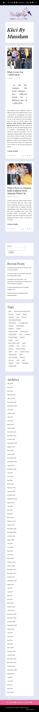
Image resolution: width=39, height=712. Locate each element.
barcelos (11, 314)
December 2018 (11, 528)
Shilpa (27, 2)
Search (9, 246)
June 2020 (10, 476)
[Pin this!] (29, 155)
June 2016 (10, 636)
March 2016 (10, 647)
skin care (11, 360)
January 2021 (11, 465)
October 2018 (11, 536)
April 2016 (10, 644)
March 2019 (10, 517)
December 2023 (11, 432)
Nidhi (12, 2)
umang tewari (12, 366)
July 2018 (9, 543)
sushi (23, 360)
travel (17, 363)
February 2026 (11, 395)
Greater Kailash (13, 337)
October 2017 (11, 577)
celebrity (11, 317)
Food (20, 334)
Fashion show (24, 331)
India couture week (14, 343)
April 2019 (10, 514)
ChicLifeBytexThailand (15, 320)
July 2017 (9, 588)
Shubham (21, 2)
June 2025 (10, 409)
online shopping (20, 349)
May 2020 (9, 480)
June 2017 (10, 592)
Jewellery (11, 346)
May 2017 (9, 595)
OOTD (10, 351)
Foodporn (27, 334)
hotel (16, 340)
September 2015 (12, 670)
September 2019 (12, 499)
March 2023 (10, 450)
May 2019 (9, 510)
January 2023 (11, 454)
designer (11, 328)
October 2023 (11, 439)
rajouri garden (12, 354)
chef (17, 317)
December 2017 (11, 569)
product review (24, 351)
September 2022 (12, 461)
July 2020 (9, 473)
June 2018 (10, 547)
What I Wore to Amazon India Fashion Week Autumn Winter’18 (19, 191)
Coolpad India (20, 326)
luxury (23, 346)
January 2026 (11, 398)
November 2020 (11, 469)
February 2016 (11, 651)
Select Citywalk (13, 357)
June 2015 (10, 681)
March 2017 (10, 603)
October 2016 (11, 621)
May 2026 (9, 387)
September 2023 (12, 443)
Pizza (16, 351)
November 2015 (11, 662)
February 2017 (11, 607)
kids (18, 346)
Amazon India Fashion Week (22, 311)
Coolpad (11, 326)
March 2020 (10, 484)
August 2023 (10, 447)
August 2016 (10, 629)
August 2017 (10, 584)
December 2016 (11, 614)
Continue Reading (12, 151)
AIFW (10, 311)
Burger (25, 314)
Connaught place (23, 323)
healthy (11, 340)
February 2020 (11, 488)
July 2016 (9, 633)
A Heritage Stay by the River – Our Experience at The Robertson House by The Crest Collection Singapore (19, 281)
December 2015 (11, 659)
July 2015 (9, 677)
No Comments (12, 155)
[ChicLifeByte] (19, 13)
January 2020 (11, 491)
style (17, 360)
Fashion (9, 78)
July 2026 (9, 383)
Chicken (24, 317)
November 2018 (11, 532)
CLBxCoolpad (12, 323)
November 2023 (11, 435)
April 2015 (10, 688)
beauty (18, 314)
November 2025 (11, 402)
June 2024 (10, 421)
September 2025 (12, 406)
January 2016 (11, 655)
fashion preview (13, 331)
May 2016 (9, 640)
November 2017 (11, 573)
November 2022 (11, 458)
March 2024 (10, 424)
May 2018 (9, 551)
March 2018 (10, 558)
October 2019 (11, 495)
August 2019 (10, 502)
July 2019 (9, 506)
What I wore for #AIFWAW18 (15, 73)
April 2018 (10, 554)
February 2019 (11, 521)
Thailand (11, 363)
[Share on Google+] (31, 155)
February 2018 (11, 562)
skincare (22, 357)
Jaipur (24, 343)
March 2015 (10, 692)
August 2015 (10, 674)
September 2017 (12, 581)
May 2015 (9, 685)
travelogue (25, 363)
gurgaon (22, 337)
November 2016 (11, 618)
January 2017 (11, 610)
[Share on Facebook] (25, 155)
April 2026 (10, 391)
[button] (19, 58)
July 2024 (9, 417)
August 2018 (10, 540)
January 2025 (11, 413)
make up (11, 349)
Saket (21, 354)
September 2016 (12, 625)
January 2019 (11, 525)
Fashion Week (12, 334)
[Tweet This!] (27, 155)
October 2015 (11, 666)
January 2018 (11, 566)
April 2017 (10, 599)
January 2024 (11, 428)
